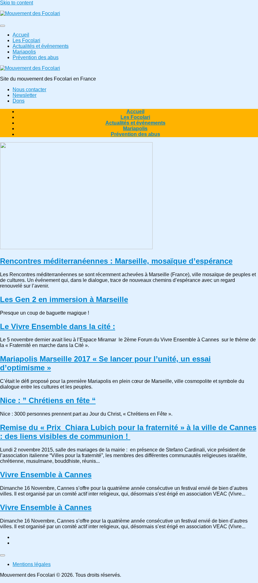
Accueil (21, 34)
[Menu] (2, 26)
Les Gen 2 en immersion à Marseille (64, 299)
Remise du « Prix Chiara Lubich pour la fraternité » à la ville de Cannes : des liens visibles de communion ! (128, 431)
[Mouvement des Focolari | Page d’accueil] (30, 13)
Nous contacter (29, 89)
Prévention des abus (36, 57)
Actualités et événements (41, 46)
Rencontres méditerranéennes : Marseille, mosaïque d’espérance (116, 261)
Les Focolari (26, 40)
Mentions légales (32, 564)
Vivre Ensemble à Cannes (46, 474)
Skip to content (16, 2)
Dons (19, 101)
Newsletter (24, 95)
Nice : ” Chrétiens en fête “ (48, 400)
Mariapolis (24, 51)
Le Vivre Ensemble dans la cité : (57, 326)
